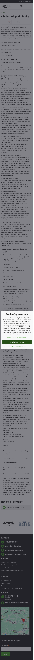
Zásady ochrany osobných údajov (17, 337)
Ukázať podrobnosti (17, 346)
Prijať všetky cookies (17, 342)
